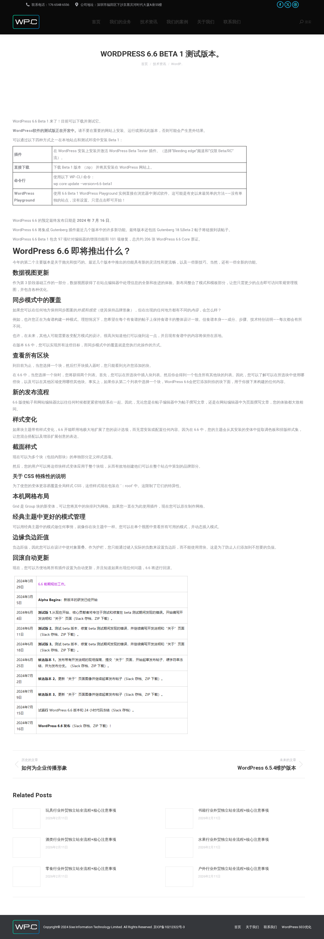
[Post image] (26, 818)
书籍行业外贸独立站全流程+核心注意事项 (233, 810)
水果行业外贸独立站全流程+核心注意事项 (233, 839)
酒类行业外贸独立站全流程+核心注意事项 (81, 839)
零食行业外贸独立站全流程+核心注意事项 (81, 868)
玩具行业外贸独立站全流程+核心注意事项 (81, 810)
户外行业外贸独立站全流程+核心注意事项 (233, 868)
